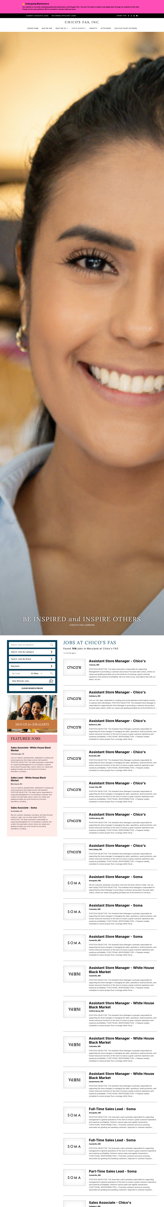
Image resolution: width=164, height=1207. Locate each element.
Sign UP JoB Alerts (32, 724)
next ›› (73, 653)
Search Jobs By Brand (21, 659)
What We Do (61, 28)
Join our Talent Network (125, 28)
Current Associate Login (37, 16)
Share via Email (137, 16)
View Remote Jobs (20, 681)
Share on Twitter (131, 16)
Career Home (32, 28)
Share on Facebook (128, 16)
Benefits (93, 28)
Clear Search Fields (32, 688)
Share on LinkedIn (134, 16)
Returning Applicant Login (64, 16)
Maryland (15, 666)
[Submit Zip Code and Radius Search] (51, 673)
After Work (106, 28)
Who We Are (47, 28)
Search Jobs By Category (22, 652)
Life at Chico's (78, 28)
